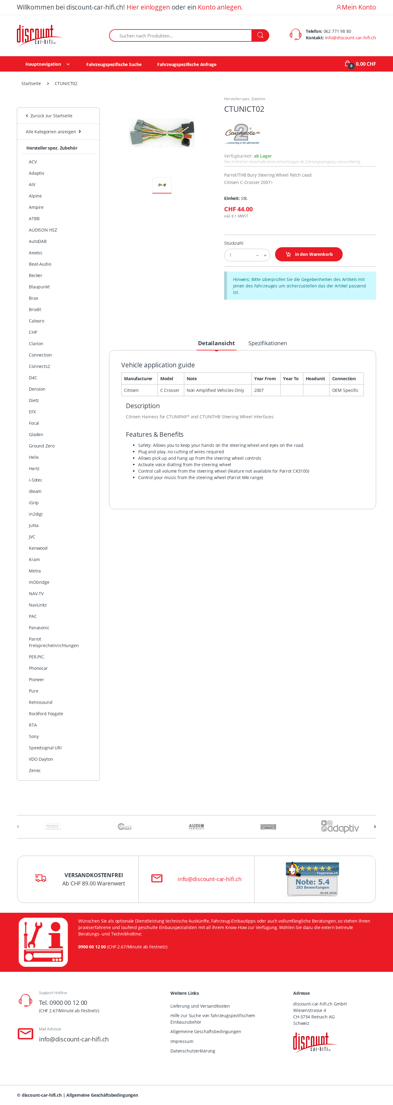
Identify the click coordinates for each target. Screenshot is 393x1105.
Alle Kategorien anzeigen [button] (51, 132)
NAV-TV (36, 593)
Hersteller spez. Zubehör (51, 148)
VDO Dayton (41, 759)
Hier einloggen (148, 7)
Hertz (34, 468)
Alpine (35, 196)
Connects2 (39, 366)
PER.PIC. (37, 657)
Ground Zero (41, 446)
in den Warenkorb (313, 254)
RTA (33, 725)
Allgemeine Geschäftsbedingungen (205, 1031)
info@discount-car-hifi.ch (350, 38)
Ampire (36, 207)
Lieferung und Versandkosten (200, 1006)
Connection (40, 355)
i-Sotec (35, 480)
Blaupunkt (39, 287)
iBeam (35, 491)
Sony (33, 736)
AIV (32, 184)
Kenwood (38, 548)
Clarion (36, 343)
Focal (34, 423)
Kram (34, 559)
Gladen (36, 434)
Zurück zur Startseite (50, 116)
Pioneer (36, 679)
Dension (37, 389)
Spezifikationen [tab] (267, 343)
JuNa (33, 525)
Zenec (35, 770)
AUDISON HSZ (43, 230)
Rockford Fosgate (46, 713)
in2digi (36, 514)
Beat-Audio (40, 264)
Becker (35, 275)
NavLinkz (38, 605)
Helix (34, 457)
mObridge (39, 582)
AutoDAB (38, 241)
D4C (33, 378)
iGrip (34, 503)
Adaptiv (36, 173)
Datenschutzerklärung (192, 1051)
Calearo (36, 321)
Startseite (31, 83)
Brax (33, 298)
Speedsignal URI (45, 748)
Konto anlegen (219, 7)
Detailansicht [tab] (216, 343)
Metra (35, 571)
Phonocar (38, 668)
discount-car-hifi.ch (42, 1095)
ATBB (34, 218)
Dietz (34, 400)
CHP (33, 332)
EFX (32, 412)
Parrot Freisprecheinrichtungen (54, 642)
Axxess (35, 253)
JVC (32, 537)
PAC (33, 616)
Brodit (35, 309)
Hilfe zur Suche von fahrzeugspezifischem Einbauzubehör (212, 1019)
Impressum (181, 1041)
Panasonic (39, 628)
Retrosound (41, 702)
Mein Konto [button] (359, 7)
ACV (33, 162)
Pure (33, 691)
